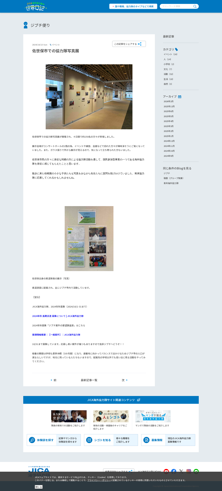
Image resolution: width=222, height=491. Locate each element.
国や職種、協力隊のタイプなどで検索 (134, 6)
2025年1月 (169, 136)
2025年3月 (169, 126)
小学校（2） (169, 64)
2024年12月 (169, 140)
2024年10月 (169, 150)
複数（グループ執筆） (174, 178)
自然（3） (168, 83)
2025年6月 (169, 111)
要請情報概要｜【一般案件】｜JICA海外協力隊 (56, 334)
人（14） (168, 59)
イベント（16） (171, 54)
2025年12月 (169, 106)
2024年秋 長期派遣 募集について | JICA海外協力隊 (58, 316)
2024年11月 (169, 145)
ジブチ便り (40, 25)
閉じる (39, 486)
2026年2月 (169, 101)
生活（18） (169, 79)
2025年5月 (169, 116)
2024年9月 (169, 155)
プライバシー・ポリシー (99, 480)
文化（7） (168, 69)
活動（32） (169, 74)
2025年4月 (169, 121)
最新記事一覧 (89, 380)
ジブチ (167, 173)
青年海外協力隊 (171, 183)
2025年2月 (169, 131)
